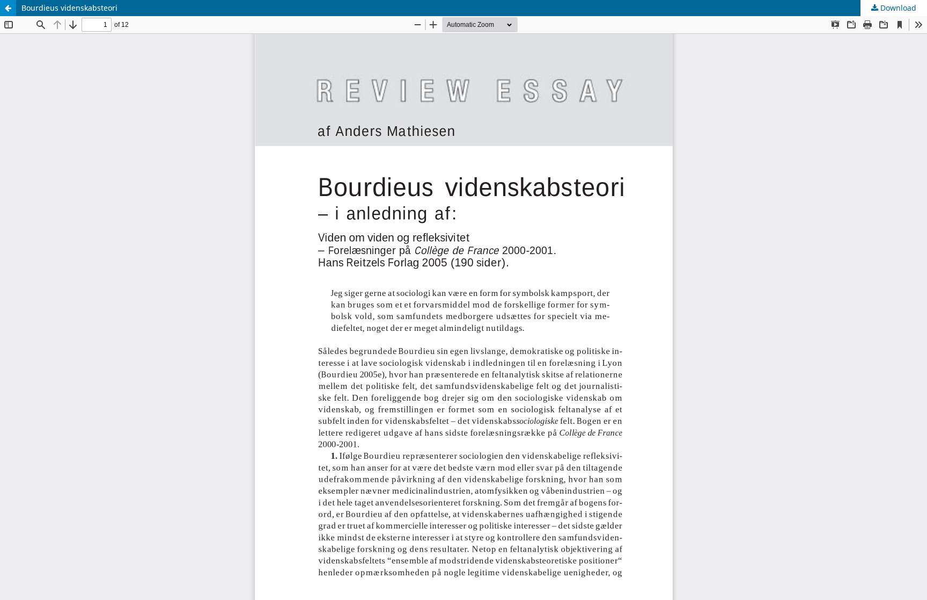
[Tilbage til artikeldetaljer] (8, 8)
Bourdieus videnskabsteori (69, 8)
